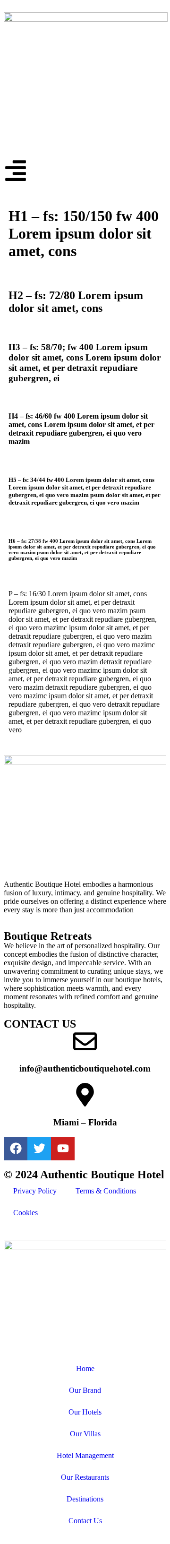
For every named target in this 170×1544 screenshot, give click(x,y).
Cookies (25, 1213)
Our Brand (85, 1390)
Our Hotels (85, 1412)
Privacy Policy (35, 1191)
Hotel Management (85, 1455)
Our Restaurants (85, 1477)
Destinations (85, 1499)
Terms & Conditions (106, 1191)
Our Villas (85, 1434)
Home (85, 1368)
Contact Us (85, 1521)
